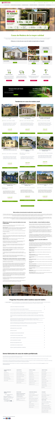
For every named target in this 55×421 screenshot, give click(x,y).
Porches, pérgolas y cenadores (45, 395)
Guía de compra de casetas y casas (46, 401)
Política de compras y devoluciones (33, 398)
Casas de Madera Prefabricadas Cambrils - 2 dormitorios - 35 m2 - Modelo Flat (45, 118)
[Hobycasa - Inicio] (6, 2)
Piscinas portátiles (44, 374)
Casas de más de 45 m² (7, 377)
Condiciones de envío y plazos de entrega (33, 402)
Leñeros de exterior (44, 382)
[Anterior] (2, 20)
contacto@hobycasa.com (6, 364)
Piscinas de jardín (44, 376)
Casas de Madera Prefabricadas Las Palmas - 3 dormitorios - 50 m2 (10, 185)
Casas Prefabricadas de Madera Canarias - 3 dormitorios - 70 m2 (27, 185)
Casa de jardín (31, 371)
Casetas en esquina (31, 379)
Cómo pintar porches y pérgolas (46, 405)
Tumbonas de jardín (44, 379)
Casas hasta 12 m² (6, 372)
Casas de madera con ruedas (20, 376)
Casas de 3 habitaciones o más (20, 374)
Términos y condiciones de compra (33, 395)
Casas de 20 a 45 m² (6, 375)
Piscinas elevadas (44, 371)
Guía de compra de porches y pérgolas (45, 403)
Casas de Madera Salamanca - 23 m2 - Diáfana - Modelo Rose (27, 150)
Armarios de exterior (44, 384)
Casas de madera (44, 393)
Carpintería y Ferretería (44, 398)
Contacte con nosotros (32, 393)
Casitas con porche (19, 382)
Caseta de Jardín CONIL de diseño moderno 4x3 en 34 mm (10, 118)
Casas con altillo (6, 380)
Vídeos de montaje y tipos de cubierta (46, 408)
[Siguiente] (53, 20)
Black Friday (43, 387)
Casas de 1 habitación (19, 371)
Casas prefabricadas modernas (20, 379)
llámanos (15, 94)
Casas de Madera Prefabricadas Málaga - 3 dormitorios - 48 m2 (45, 150)
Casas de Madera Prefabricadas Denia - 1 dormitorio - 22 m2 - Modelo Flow (27, 118)
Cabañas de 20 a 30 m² (32, 382)
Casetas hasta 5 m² (31, 374)
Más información (40, 94)
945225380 (43, 363)
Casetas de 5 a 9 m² (31, 376)
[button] (41, 2)
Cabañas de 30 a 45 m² (32, 384)
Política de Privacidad (31, 405)
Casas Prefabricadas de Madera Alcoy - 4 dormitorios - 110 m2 (45, 185)
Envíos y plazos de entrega (45, 410)
